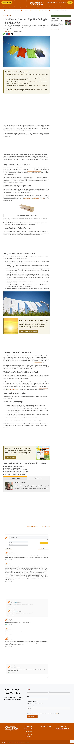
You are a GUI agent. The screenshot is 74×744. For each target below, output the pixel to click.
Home (4, 15)
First (28, 691)
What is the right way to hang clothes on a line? (15, 466)
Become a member (7, 2)
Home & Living (44, 10)
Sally (16, 602)
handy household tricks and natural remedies (34, 198)
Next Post (45, 526)
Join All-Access (11, 457)
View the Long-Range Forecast (29, 331)
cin (15, 667)
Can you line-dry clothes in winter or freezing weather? (17, 471)
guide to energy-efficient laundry (34, 171)
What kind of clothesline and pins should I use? (15, 474)
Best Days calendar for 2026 (13, 389)
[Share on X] (12, 34)
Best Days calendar (43, 388)
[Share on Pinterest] (9, 34)
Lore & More (65, 10)
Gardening (34, 10)
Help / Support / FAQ (28, 728)
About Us (28, 726)
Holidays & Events (55, 10)
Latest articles (51, 2)
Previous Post (32, 526)
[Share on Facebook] (7, 34)
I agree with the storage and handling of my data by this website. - (43, 713)
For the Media (28, 731)
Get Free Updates (32, 716)
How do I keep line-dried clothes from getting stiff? (16, 469)
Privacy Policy (55, 713)
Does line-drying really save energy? (13, 468)
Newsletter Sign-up (61, 2)
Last (50, 691)
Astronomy (25, 10)
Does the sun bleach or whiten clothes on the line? (16, 473)
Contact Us (28, 736)
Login (70, 2)
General (9, 15)
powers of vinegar (38, 362)
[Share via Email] (4, 34)
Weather (17, 10)
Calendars (8, 10)
